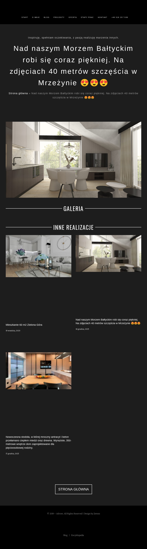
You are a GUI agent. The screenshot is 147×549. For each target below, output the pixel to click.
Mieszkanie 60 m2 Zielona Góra (24, 324)
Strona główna (18, 93)
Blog (65, 535)
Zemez (97, 513)
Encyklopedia (77, 535)
